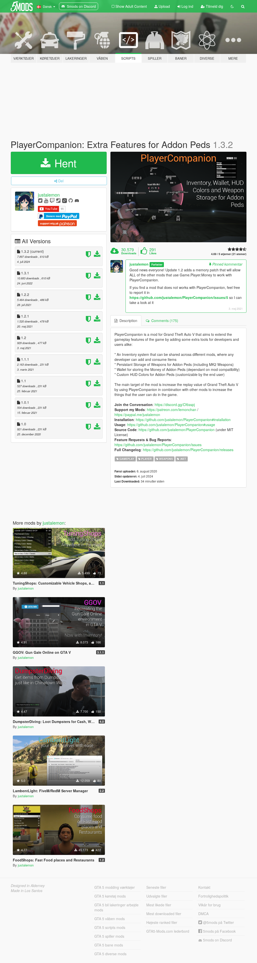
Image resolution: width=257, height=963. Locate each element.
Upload (164, 6)
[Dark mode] (232, 6)
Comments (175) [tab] (163, 320)
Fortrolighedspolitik (213, 896)
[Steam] (58, 200)
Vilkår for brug (209, 904)
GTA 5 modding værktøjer (114, 887)
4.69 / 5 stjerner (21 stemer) (228, 254)
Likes (152, 253)
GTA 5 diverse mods (110, 953)
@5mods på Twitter (218, 922)
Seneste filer (156, 887)
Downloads (128, 253)
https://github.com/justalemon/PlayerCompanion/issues (158, 444)
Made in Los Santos (26, 890)
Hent (64, 162)
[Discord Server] (77, 200)
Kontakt (204, 887)
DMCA (203, 913)
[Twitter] (40, 200)
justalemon (49, 194)
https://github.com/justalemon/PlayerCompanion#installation (183, 419)
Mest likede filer (158, 904)
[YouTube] (46, 200)
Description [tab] (127, 320)
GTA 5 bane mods (108, 944)
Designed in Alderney (28, 885)
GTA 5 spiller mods (109, 936)
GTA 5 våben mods (109, 918)
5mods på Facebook (219, 931)
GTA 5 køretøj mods (110, 896)
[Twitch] (52, 200)
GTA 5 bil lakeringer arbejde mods (116, 907)
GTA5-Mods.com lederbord (167, 931)
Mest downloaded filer (163, 913)
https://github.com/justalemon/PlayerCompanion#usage (171, 424)
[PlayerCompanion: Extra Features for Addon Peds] (178, 197)
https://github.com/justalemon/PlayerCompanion (177, 429)
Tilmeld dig (214, 6)
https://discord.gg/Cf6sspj (175, 404)
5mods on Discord (217, 939)
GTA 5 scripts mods (109, 927)
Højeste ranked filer (161, 922)
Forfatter (156, 264)
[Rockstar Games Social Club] (64, 200)
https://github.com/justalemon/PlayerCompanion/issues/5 (179, 297)
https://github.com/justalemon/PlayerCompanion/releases (188, 449)
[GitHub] (70, 200)
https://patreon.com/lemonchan (171, 409)
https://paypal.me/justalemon (137, 414)
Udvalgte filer (156, 896)
